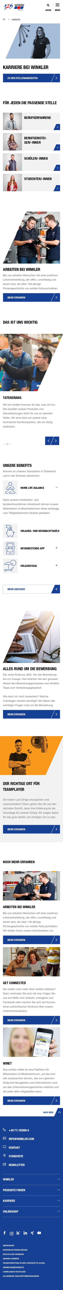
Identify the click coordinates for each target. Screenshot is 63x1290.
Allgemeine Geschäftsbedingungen (21, 1276)
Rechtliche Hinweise (13, 1254)
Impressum (8, 1245)
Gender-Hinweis (11, 1258)
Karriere (9, 1201)
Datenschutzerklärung (15, 1250)
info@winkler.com (21, 1139)
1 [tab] (4, 444)
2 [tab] (7, 444)
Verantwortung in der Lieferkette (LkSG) (24, 1263)
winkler (8, 1179)
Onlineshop (10, 1211)
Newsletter (17, 1165)
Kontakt (14, 1147)
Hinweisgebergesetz (13, 1267)
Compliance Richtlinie (14, 1271)
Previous (49, 441)
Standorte (16, 1156)
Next (54, 441)
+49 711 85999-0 (19, 1130)
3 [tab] (10, 444)
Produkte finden (14, 1190)
